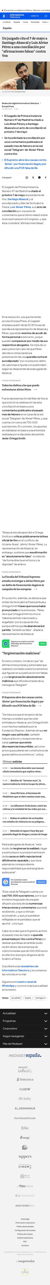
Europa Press (8, 106)
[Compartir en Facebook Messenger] (39, 177)
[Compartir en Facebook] (45, 177)
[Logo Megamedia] (26, 1261)
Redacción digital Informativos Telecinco (20, 103)
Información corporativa (25, 1223)
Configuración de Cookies (25, 1230)
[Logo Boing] (25, 1127)
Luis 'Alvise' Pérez (20, 206)
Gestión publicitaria (25, 1238)
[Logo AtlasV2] (25, 1186)
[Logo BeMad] (25, 1147)
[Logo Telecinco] (25, 1079)
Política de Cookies (25, 1234)
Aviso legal (25, 1219)
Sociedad (35, 22)
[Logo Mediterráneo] (25, 1205)
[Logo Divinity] (25, 1098)
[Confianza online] (25, 1274)
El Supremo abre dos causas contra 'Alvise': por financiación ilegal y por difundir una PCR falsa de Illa (23, 701)
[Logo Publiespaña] (25, 1195)
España (17, 22)
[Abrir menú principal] (45, 16)
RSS (25, 1242)
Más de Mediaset (12, 1043)
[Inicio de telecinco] (4, 16)
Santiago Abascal (18, 199)
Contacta (25, 1245)
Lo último (7, 22)
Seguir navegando (13, 1036)
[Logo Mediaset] (25, 1057)
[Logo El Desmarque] (25, 1108)
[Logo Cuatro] (25, 1089)
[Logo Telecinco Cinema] (25, 1166)
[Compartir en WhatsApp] (26, 177)
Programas (9, 1020)
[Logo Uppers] (25, 1157)
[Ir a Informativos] (16, 15)
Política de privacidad (25, 1226)
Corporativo (10, 1028)
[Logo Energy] (25, 1137)
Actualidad (16, 998)
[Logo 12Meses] (25, 1176)
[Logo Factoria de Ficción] (25, 1118)
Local (25, 22)
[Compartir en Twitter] (33, 177)
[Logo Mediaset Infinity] (25, 1069)
